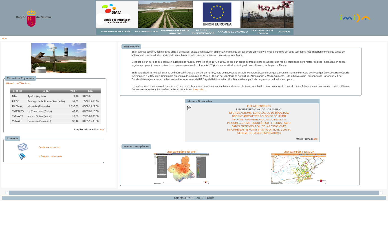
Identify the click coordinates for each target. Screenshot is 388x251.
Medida (17, 90)
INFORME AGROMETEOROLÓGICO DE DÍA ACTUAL (259, 112)
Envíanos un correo (49, 147)
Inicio (4, 38)
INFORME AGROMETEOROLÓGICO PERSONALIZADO (259, 123)
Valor (73, 90)
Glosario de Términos (18, 83)
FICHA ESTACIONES (259, 106)
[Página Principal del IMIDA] (355, 22)
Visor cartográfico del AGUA (299, 151)
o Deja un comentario (50, 156)
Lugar (46, 90)
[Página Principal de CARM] (33, 25)
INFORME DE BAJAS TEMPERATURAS (259, 133)
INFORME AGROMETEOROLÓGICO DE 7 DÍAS (259, 119)
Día (90, 90)
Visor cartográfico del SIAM (181, 151)
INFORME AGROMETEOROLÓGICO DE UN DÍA (258, 116)
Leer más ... (199, 89)
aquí (102, 129)
